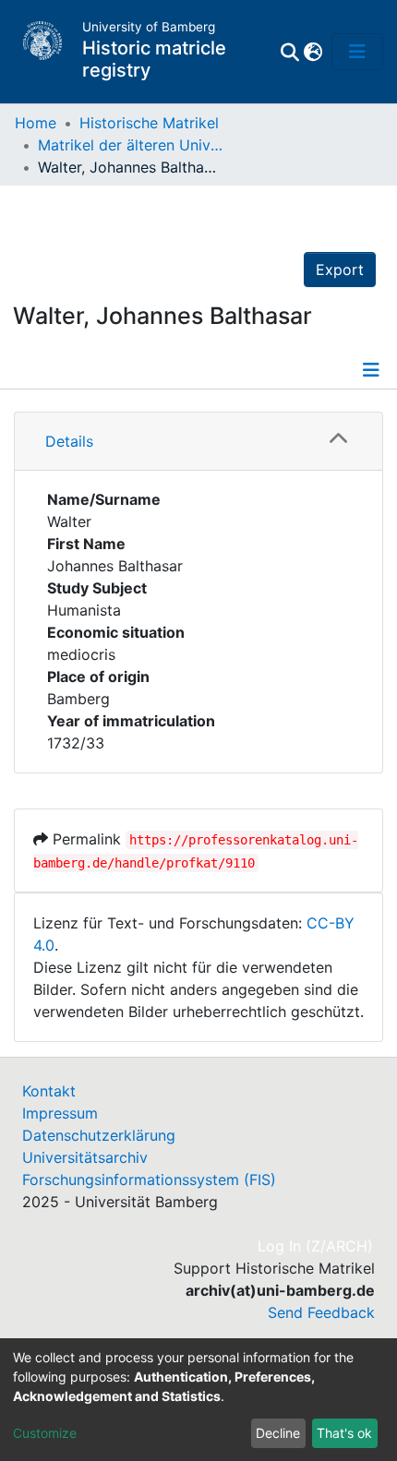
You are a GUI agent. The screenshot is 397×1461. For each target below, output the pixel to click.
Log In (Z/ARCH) (316, 1246)
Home (35, 123)
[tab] (198, 442)
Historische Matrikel (149, 123)
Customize (45, 1433)
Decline (278, 1433)
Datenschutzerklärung (98, 1135)
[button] (312, 52)
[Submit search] (289, 52)
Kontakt (49, 1091)
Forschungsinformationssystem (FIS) (149, 1179)
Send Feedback (321, 1312)
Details (69, 441)
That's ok (344, 1433)
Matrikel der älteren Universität (130, 145)
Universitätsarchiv (85, 1157)
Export (340, 269)
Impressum (60, 1113)
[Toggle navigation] (357, 51)
